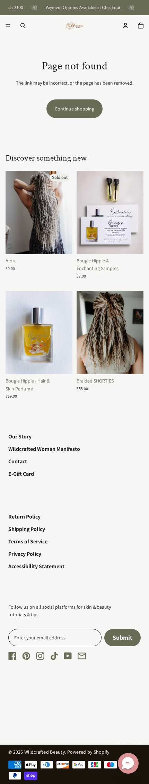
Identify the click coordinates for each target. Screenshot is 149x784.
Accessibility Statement (36, 566)
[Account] (125, 25)
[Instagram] (40, 656)
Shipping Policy (26, 529)
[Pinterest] (26, 656)
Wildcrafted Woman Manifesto (44, 449)
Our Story (20, 436)
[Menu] (8, 25)
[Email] (82, 656)
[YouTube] (68, 656)
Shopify (101, 752)
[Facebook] (12, 656)
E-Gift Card (21, 473)
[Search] (22, 25)
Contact (17, 461)
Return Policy (24, 516)
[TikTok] (54, 656)
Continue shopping (74, 109)
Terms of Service (27, 541)
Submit (122, 637)
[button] (128, 763)
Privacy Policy (24, 554)
